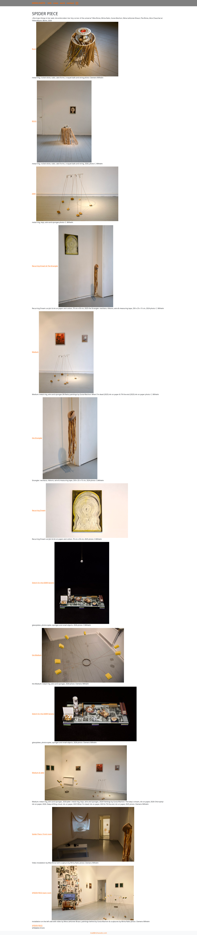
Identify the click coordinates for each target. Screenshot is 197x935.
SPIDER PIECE (37, 925)
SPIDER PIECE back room (41, 893)
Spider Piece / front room (42, 834)
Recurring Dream (38, 510)
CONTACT (70, 3)
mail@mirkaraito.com (98, 933)
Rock (34, 49)
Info (50, 3)
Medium (35, 352)
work (62, 3)
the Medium (36, 655)
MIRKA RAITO (38, 3)
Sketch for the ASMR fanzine (43, 583)
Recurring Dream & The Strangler (45, 266)
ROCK (34, 121)
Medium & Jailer (38, 773)
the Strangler (37, 438)
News (55, 3)
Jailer (34, 194)
